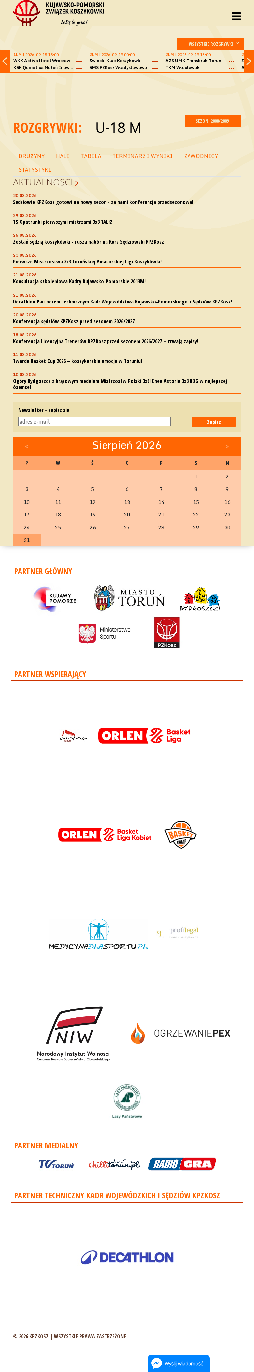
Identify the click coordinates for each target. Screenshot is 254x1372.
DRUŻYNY (32, 156)
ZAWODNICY (201, 156)
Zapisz (214, 421)
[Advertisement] (133, 93)
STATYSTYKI (35, 169)
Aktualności (43, 182)
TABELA (91, 156)
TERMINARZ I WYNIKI (142, 156)
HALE (63, 156)
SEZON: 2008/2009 (213, 121)
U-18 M (118, 127)
